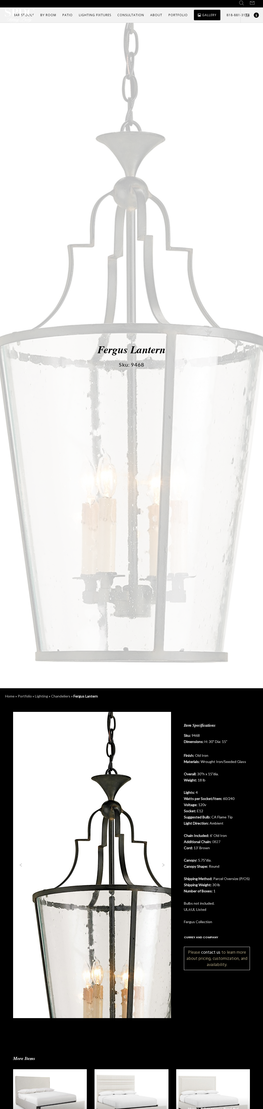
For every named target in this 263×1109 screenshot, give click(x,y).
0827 (216, 841)
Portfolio (25, 696)
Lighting (41, 696)
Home (10, 696)
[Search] (241, 3)
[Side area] (245, 15)
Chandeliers (60, 696)
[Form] (252, 3)
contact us (210, 952)
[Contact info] (254, 15)
